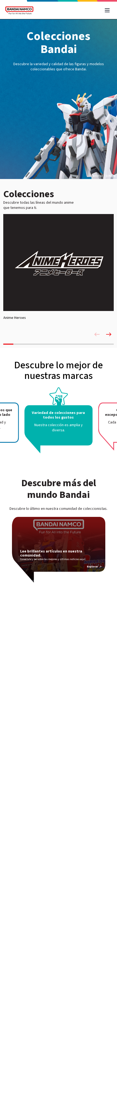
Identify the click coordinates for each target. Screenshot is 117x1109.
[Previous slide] (97, 334)
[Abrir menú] (107, 10)
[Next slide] (109, 334)
